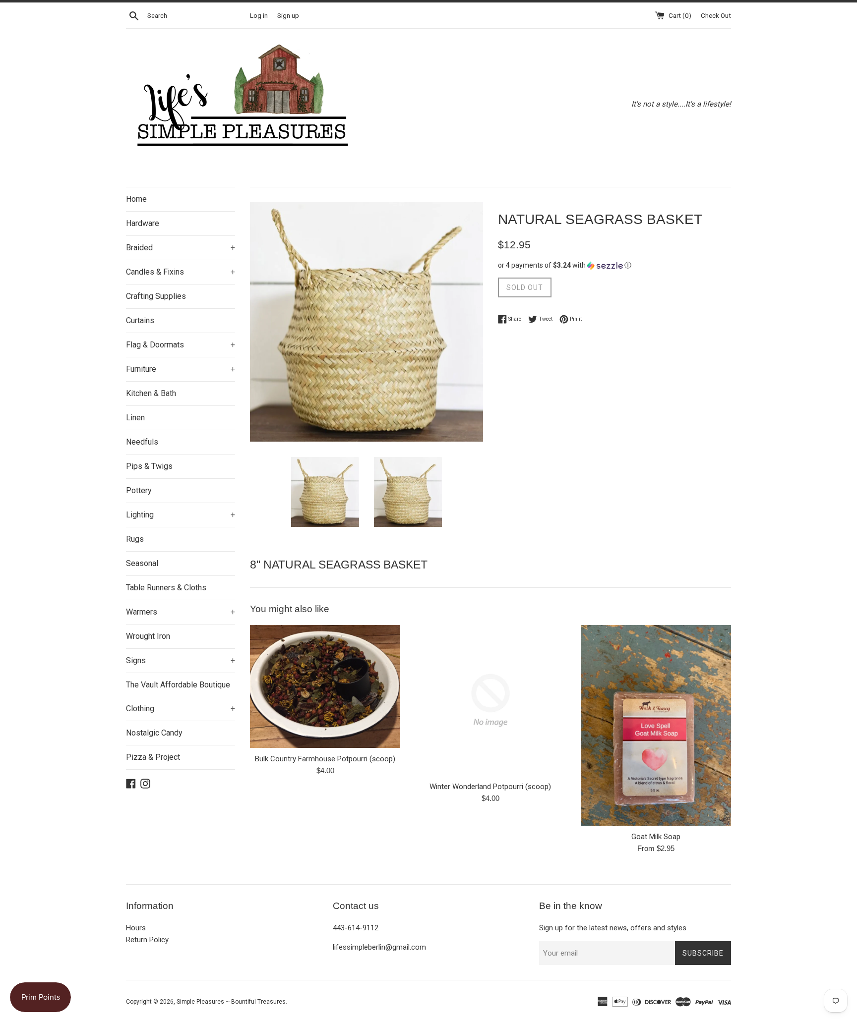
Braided (180, 247)
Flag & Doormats (180, 344)
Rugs (135, 539)
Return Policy (147, 939)
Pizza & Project (153, 757)
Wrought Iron (148, 636)
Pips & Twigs (149, 466)
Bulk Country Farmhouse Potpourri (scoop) (325, 758)
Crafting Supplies (156, 296)
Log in (259, 15)
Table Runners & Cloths (166, 587)
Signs (180, 660)
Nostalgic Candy (154, 733)
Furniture (180, 369)
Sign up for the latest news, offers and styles (612, 927)
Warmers (180, 612)
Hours (136, 927)
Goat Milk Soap (655, 836)
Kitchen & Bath (151, 393)
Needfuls (142, 442)
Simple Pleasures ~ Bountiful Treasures (231, 1001)
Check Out (716, 15)
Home (136, 199)
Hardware (142, 223)
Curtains (140, 320)
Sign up (288, 15)
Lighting (180, 514)
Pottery (139, 490)
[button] (614, 265)
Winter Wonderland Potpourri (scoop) (490, 786)
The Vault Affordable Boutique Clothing (180, 696)
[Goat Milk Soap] (656, 725)
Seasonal (142, 563)
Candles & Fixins (180, 272)
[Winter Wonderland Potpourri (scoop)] (490, 700)
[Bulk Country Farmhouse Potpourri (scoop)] (325, 686)
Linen (135, 417)
